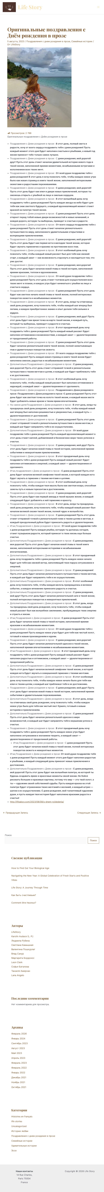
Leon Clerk (16, 962)
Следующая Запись (89, 812)
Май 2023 (16, 1053)
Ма (12, 958)
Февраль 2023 (19, 1062)
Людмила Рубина (20, 940)
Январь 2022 (18, 1072)
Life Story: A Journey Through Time (29, 887)
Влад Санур (17, 953)
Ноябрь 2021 (18, 1082)
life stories (16, 1121)
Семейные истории (81, 41)
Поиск (8, 835)
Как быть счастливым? (23, 895)
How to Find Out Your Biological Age (30, 868)
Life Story (30, 7)
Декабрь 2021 (18, 1077)
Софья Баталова (20, 966)
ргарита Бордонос (24, 958)
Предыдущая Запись (15, 812)
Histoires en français (21, 1116)
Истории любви (19, 1131)
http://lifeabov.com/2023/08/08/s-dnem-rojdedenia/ (37, 801)
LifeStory (16, 932)
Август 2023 (18, 1048)
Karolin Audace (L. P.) (22, 936)
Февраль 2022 (19, 1067)
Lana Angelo (17, 975)
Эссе (14, 1150)
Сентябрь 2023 (19, 1043)
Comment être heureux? (23, 902)
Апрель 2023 (18, 1058)
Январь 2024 (18, 1038)
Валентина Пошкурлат (23, 949)
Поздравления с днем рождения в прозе (48, 41)
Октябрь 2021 (18, 1087)
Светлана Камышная (22, 945)
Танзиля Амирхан (20, 971)
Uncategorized (19, 1126)
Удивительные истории (24, 1145)
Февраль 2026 (19, 1033)
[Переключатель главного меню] (98, 7)
